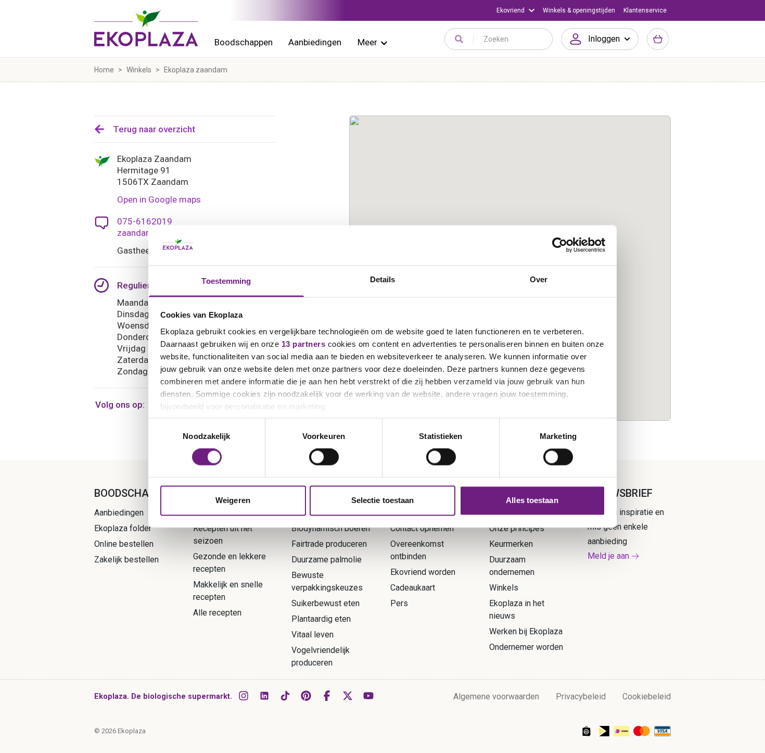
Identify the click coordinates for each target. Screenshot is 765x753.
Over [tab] (538, 279)
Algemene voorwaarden (496, 696)
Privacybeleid (581, 696)
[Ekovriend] (515, 10)
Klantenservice (645, 10)
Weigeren (232, 500)
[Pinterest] (306, 696)
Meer (367, 42)
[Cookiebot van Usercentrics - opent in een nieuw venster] (559, 245)
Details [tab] (383, 279)
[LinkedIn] (264, 696)
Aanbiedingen (314, 42)
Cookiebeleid (646, 696)
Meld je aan (608, 556)
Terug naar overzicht (154, 129)
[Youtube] (368, 696)
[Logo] (146, 28)
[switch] (324, 457)
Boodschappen (243, 42)
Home (104, 70)
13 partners (304, 344)
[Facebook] (327, 696)
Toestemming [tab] (226, 281)
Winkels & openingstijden (579, 10)
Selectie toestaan (382, 500)
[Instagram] (243, 696)
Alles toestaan (532, 500)
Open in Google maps (159, 199)
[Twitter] (347, 696)
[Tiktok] (285, 696)
